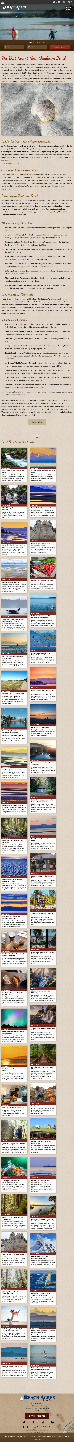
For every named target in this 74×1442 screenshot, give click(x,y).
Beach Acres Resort (14, 8)
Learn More (5, 189)
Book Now (37, 422)
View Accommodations (10, 163)
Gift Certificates (37, 1416)
